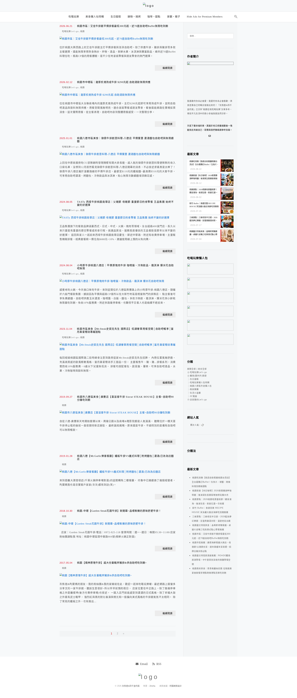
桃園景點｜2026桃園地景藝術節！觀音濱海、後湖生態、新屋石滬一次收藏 (212, 501)
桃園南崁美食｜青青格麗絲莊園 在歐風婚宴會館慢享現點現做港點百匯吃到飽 (212, 570)
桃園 (82, 31)
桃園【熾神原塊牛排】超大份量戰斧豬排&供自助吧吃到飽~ (112, 562)
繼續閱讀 (167, 68)
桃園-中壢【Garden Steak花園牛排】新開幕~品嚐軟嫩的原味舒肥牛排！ (119, 511)
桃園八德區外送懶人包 (201, 386)
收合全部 (202, 369)
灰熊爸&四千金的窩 (131, 686)
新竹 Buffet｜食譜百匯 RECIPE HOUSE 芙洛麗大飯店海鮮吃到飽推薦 (210, 510)
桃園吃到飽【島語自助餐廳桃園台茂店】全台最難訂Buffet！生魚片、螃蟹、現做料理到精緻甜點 (211, 481)
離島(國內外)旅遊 (198, 375)
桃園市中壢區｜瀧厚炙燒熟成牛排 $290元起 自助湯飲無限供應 (114, 82)
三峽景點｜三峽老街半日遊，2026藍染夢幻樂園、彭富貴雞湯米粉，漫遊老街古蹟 (212, 518)
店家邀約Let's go (198, 399)
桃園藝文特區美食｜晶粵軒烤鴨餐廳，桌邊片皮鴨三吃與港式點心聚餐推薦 (211, 527)
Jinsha (152, 686)
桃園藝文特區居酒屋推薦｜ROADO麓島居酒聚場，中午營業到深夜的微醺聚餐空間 (211, 559)
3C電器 (193, 396)
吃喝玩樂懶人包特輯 (199, 382)
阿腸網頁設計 (176, 686)
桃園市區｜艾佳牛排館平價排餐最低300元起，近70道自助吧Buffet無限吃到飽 (122, 26)
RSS (158, 664)
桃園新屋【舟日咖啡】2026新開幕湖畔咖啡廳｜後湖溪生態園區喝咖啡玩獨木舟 (212, 492)
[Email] (210, 136)
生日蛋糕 (194, 379)
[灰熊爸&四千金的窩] (148, 5)
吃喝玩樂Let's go (70, 31)
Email (144, 664)
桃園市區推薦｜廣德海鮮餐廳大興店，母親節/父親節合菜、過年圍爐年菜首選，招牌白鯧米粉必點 (211, 546)
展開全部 (191, 369)
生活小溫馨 (195, 393)
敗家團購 (194, 389)
